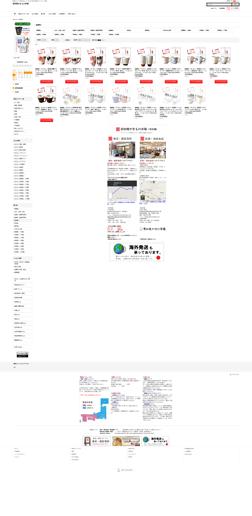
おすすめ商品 (75, 456)
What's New (131, 448)
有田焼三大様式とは (20, 323)
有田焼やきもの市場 (21, 4)
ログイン (215, 8)
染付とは (17, 314)
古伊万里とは (18, 327)
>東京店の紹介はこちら (114, 239)
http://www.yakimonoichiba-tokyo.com (119, 217)
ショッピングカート (20, 454)
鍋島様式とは (18, 340)
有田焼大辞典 (18, 297)
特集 (73, 451)
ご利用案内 (188, 451)
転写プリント (18, 289)
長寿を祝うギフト (19, 285)
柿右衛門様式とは (19, 336)
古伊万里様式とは (19, 331)
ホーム (16, 448)
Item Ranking (75, 459)
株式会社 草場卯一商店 (106, 431)
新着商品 (74, 454)
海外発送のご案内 (19, 293)
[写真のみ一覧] (100, 40)
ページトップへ (235, 374)
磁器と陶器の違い (19, 306)
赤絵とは (17, 319)
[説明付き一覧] (104, 40)
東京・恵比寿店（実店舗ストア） (109, 429)
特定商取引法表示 (189, 448)
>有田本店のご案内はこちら (148, 239)
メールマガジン (132, 454)
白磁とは (17, 310)
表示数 (39, 40)
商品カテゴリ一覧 (76, 448)
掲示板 (130, 456)
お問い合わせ (18, 347)
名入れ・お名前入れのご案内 (22, 279)
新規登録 (222, 8)
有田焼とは (17, 302)
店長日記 (131, 451)
